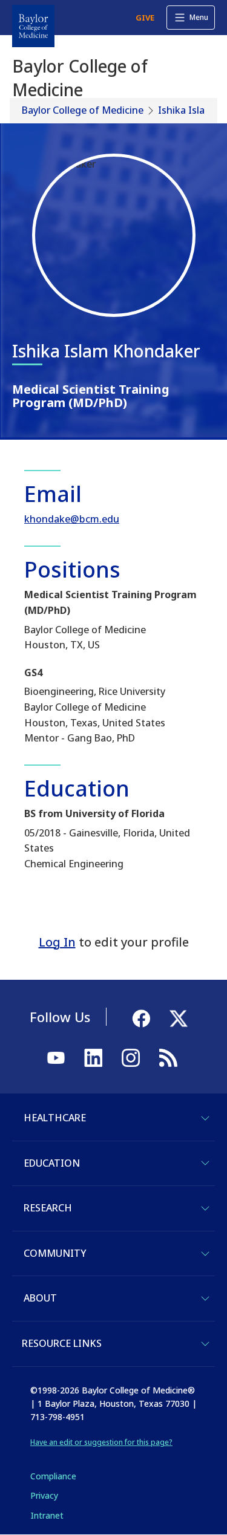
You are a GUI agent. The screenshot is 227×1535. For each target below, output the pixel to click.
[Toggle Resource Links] (205, 1344)
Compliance (53, 1476)
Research (48, 1207)
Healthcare (55, 1117)
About (40, 1298)
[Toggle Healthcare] (205, 1118)
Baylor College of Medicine (82, 110)
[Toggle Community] (205, 1253)
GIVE (145, 17)
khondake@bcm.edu (71, 519)
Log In (57, 942)
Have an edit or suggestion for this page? (101, 1442)
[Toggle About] (205, 1298)
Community (55, 1253)
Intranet (47, 1515)
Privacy (44, 1495)
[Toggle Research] (205, 1208)
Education (52, 1163)
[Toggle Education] (205, 1163)
